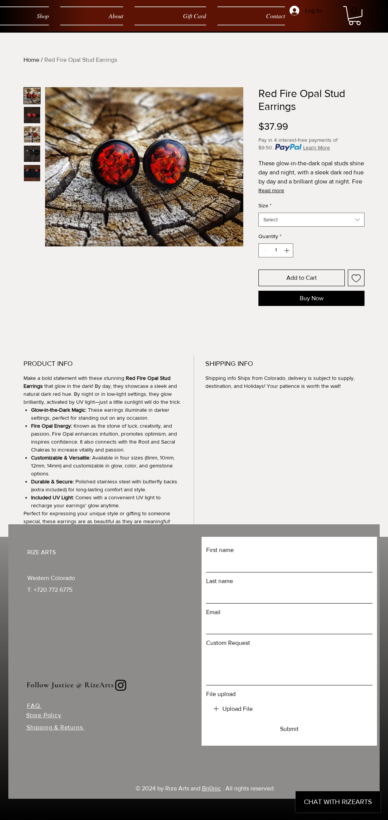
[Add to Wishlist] (356, 278)
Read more (271, 190)
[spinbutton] (276, 250)
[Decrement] (264, 250)
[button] (354, 15)
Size (265, 205)
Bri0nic (211, 788)
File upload (221, 694)
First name (220, 550)
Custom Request (228, 643)
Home (31, 59)
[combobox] (311, 220)
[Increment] (287, 250)
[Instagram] (120, 685)
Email (213, 612)
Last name (219, 581)
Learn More (316, 147)
